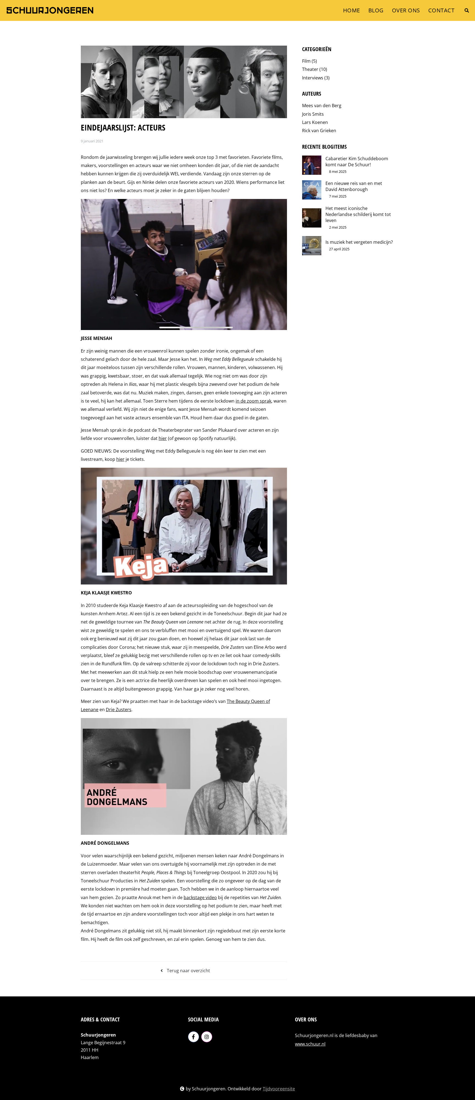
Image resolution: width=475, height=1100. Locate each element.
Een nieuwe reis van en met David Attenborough (353, 186)
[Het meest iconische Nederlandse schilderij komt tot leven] (311, 218)
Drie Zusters (118, 709)
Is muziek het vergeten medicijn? (359, 242)
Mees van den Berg (321, 105)
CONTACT (441, 10)
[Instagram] (206, 1036)
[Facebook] (193, 1036)
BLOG (376, 10)
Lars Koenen (315, 122)
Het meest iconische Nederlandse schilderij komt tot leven (358, 214)
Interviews (316, 78)
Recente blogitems (324, 146)
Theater (314, 69)
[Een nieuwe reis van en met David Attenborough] (311, 190)
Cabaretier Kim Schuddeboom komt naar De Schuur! (356, 162)
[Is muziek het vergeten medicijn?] (311, 245)
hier (163, 438)
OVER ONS (406, 10)
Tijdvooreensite (279, 1089)
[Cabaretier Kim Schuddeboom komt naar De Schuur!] (311, 165)
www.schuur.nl (310, 1044)
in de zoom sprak (253, 401)
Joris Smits (313, 114)
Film (309, 61)
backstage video (200, 897)
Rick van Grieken (319, 131)
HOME (351, 10)
